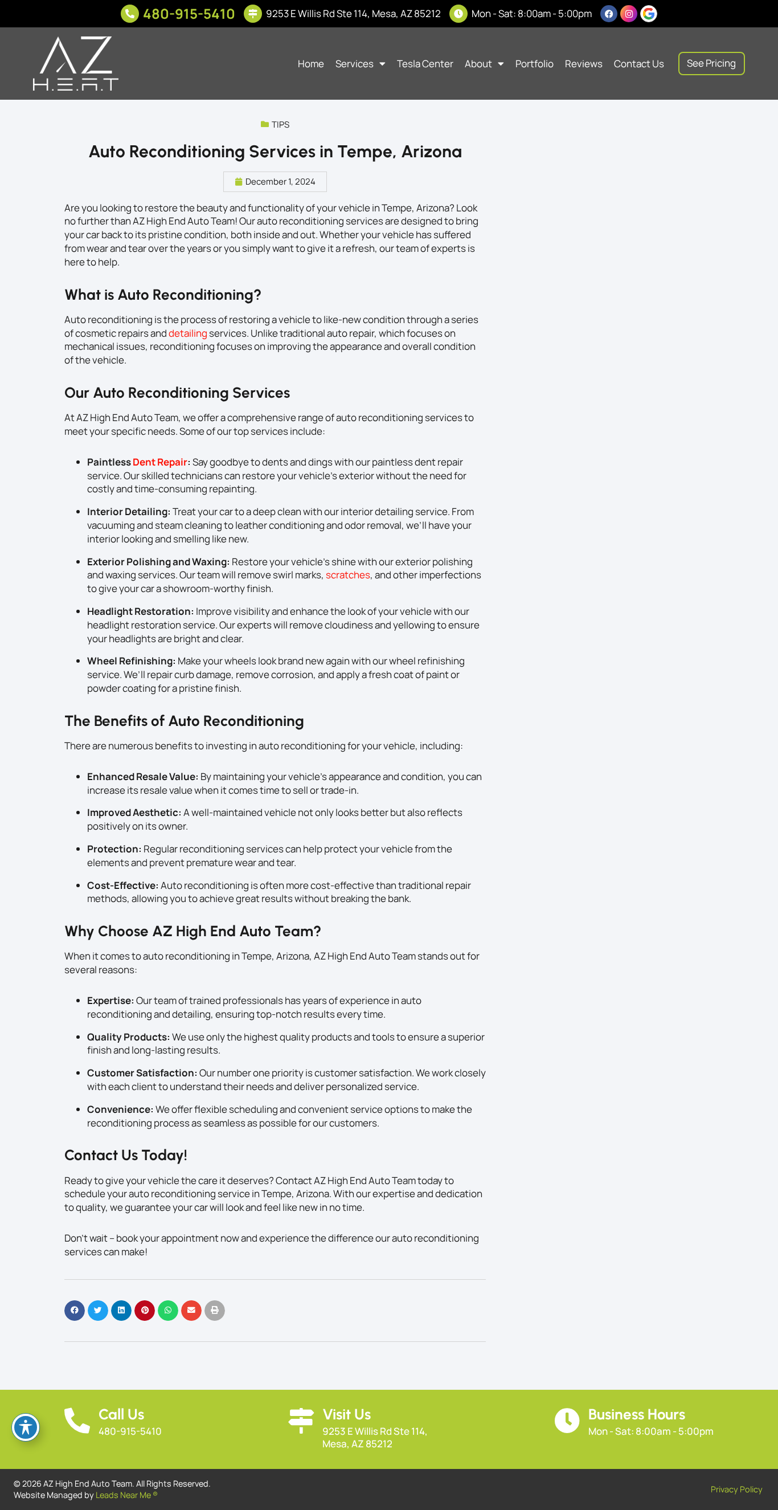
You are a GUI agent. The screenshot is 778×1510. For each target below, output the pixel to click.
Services (354, 63)
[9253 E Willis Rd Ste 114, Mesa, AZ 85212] (253, 14)
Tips (280, 124)
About (478, 63)
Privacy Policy (737, 1489)
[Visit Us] (301, 1421)
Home (311, 63)
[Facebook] (608, 13)
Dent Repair (160, 461)
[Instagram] (628, 13)
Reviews (584, 63)
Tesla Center (425, 63)
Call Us (121, 1414)
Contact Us (639, 63)
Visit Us (346, 1414)
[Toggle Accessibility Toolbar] (25, 1427)
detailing (188, 333)
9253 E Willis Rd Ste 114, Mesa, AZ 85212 (353, 13)
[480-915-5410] (130, 14)
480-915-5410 (189, 13)
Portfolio (534, 63)
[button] (74, 1310)
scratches (348, 574)
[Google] (648, 13)
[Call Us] (77, 1421)
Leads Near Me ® (127, 1494)
